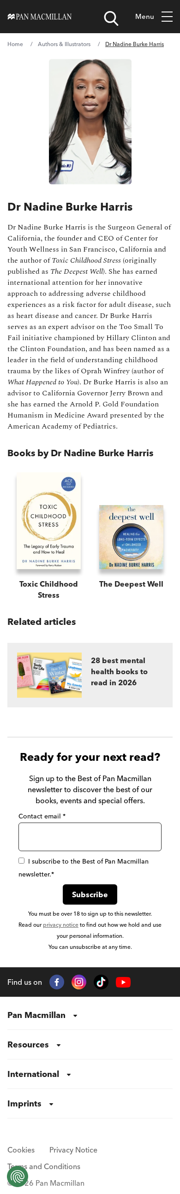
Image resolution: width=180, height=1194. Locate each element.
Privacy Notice (73, 1149)
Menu (144, 16)
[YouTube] (123, 982)
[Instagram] (79, 982)
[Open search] (111, 18)
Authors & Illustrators (64, 44)
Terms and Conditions (43, 1166)
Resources (28, 1044)
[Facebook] (56, 982)
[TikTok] (101, 982)
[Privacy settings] (17, 1176)
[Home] (39, 16)
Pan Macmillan (36, 1015)
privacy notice (60, 924)
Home (15, 44)
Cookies (21, 1149)
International (33, 1074)
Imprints (24, 1103)
